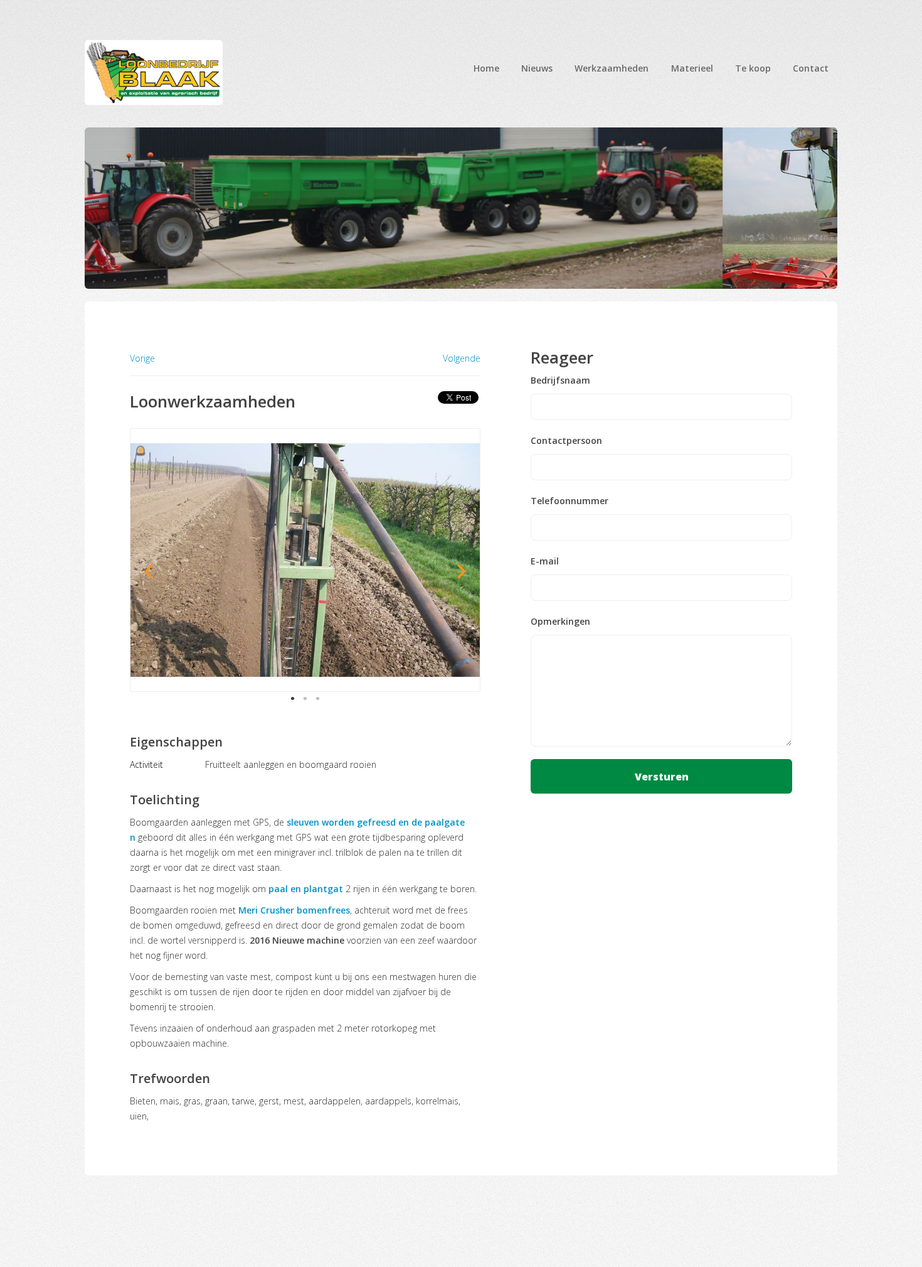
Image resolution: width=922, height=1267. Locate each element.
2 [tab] (305, 698)
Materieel (692, 68)
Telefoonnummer (569, 501)
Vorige (142, 358)
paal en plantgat (305, 889)
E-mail (545, 561)
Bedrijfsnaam (560, 380)
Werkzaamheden (612, 68)
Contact (811, 68)
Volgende (461, 358)
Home (486, 68)
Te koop (753, 68)
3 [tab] (318, 698)
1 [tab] (293, 698)
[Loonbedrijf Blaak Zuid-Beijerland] (154, 72)
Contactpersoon (566, 440)
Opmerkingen (560, 621)
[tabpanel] (305, 560)
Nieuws (537, 68)
